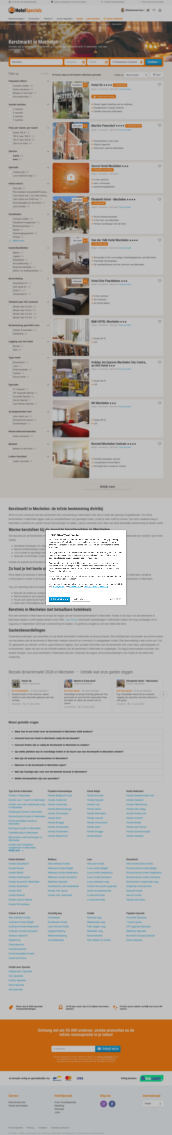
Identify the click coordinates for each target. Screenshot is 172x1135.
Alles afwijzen (81, 599)
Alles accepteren (59, 599)
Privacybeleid (58, 587)
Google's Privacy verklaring (96, 587)
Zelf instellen (115, 599)
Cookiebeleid (75, 587)
